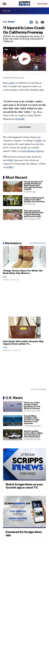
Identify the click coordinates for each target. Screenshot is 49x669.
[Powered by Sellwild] (42, 389)
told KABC (19, 118)
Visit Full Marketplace (38, 243)
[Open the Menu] (4, 4)
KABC (38, 140)
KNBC (10, 160)
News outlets (9, 82)
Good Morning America (32, 150)
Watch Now (41, 4)
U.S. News (9, 22)
